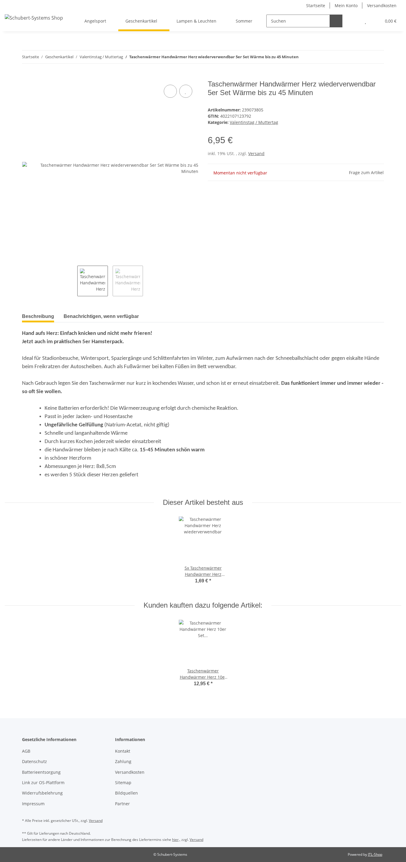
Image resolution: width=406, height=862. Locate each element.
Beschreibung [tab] (38, 316)
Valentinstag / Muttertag (254, 122)
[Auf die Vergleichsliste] (170, 91)
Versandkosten (381, 5)
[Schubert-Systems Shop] (34, 17)
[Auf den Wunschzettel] (185, 91)
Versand (256, 153)
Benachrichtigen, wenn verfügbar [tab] (101, 316)
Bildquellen (126, 793)
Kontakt (122, 751)
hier (175, 839)
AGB (26, 751)
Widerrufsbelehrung (42, 793)
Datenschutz (34, 761)
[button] (353, 21)
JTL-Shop (375, 854)
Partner (122, 803)
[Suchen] (336, 21)
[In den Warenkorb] (27, 76)
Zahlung (123, 761)
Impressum (33, 803)
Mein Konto (346, 5)
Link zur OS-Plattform (43, 782)
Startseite (315, 5)
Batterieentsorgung (41, 772)
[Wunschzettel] (365, 21)
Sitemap (123, 782)
